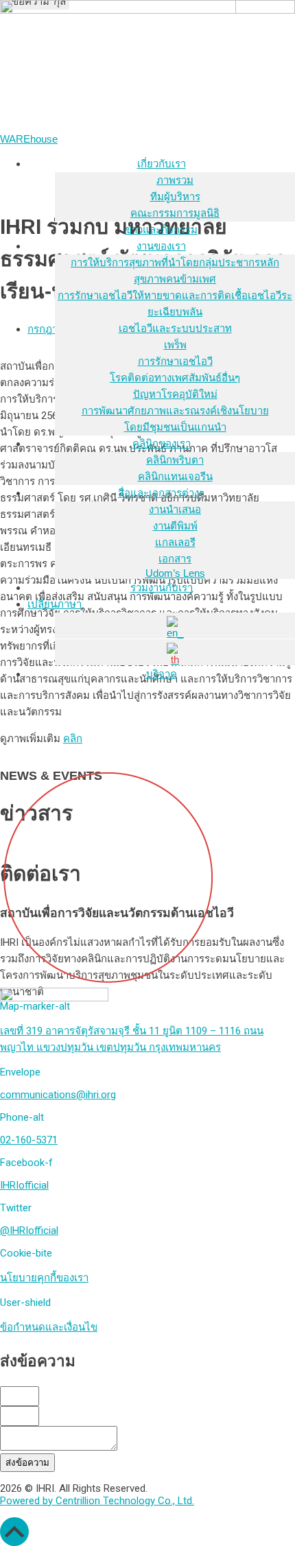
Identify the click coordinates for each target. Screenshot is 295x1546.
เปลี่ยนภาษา (54, 604)
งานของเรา (161, 246)
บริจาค (161, 674)
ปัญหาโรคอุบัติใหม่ (175, 394)
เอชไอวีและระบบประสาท (175, 328)
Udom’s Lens (175, 573)
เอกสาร (174, 558)
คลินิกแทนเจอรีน (175, 476)
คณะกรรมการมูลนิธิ (175, 213)
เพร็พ (175, 344)
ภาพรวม (174, 180)
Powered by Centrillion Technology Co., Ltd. (97, 1501)
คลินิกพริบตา (175, 460)
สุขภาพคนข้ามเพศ (175, 279)
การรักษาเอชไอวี (175, 361)
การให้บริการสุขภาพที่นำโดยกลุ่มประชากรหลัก (175, 262)
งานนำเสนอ (175, 509)
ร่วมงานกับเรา (161, 587)
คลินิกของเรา (161, 443)
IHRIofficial (24, 1185)
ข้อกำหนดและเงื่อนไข (48, 1327)
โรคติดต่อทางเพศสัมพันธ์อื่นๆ (175, 377)
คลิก (72, 739)
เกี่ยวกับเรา (161, 163)
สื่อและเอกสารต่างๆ (161, 493)
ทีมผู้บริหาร (175, 196)
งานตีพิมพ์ (175, 526)
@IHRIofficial (29, 1230)
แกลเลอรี (175, 542)
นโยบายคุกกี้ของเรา (44, 1278)
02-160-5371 (29, 1140)
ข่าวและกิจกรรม (161, 229)
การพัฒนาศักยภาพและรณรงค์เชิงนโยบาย (175, 410)
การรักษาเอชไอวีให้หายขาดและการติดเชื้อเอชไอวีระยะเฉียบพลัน (175, 303)
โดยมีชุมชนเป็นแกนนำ (175, 427)
